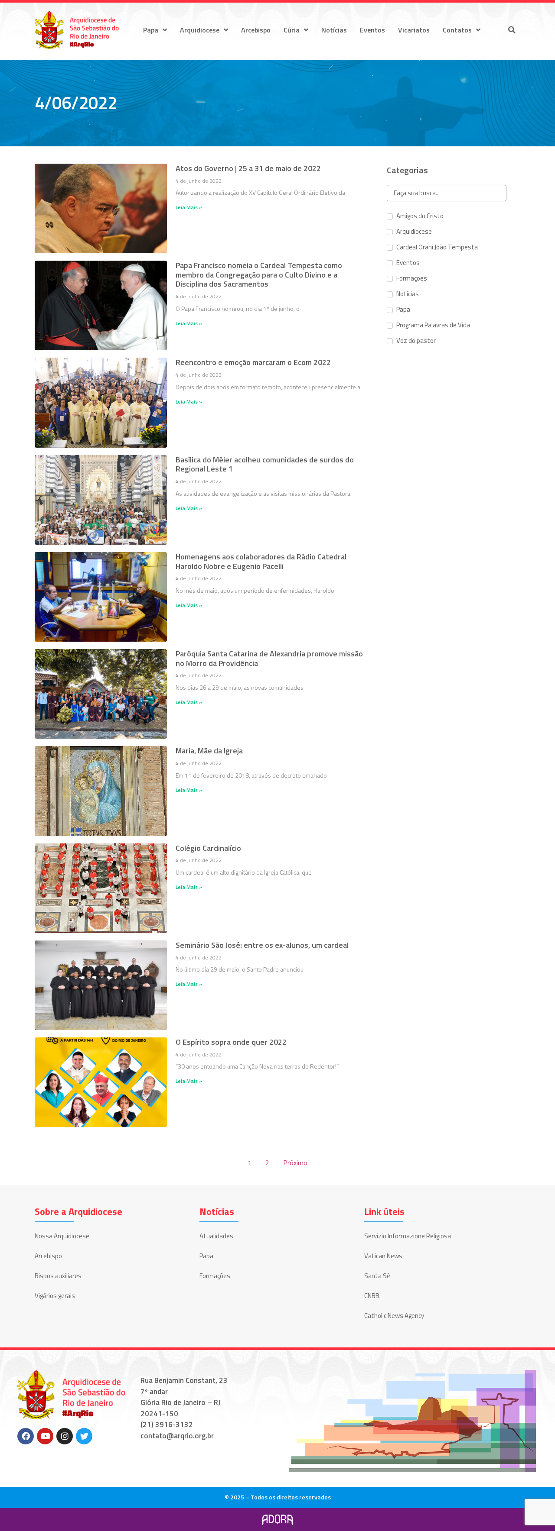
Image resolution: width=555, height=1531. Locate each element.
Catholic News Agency (394, 1316)
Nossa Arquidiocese (62, 1236)
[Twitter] (84, 1436)
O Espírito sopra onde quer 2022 (231, 1042)
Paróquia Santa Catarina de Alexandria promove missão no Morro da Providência (269, 658)
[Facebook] (25, 1436)
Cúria (292, 30)
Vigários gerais (55, 1296)
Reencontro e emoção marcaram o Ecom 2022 (253, 362)
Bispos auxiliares (58, 1276)
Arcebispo (256, 30)
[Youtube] (45, 1436)
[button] (512, 30)
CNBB (371, 1296)
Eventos (372, 30)
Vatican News (383, 1256)
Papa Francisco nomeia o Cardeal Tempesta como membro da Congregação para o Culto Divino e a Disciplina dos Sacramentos (259, 274)
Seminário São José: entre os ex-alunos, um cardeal (262, 945)
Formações (214, 1276)
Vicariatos (414, 30)
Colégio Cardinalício (208, 848)
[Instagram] (64, 1436)
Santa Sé (377, 1276)
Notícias (334, 30)
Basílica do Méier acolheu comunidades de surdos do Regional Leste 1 (265, 464)
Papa (150, 30)
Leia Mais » (189, 207)
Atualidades (216, 1236)
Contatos (457, 30)
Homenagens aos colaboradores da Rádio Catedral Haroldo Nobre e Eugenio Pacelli (261, 561)
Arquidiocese (199, 30)
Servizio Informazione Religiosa (407, 1236)
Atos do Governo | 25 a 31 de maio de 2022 (248, 168)
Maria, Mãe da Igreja (209, 750)
